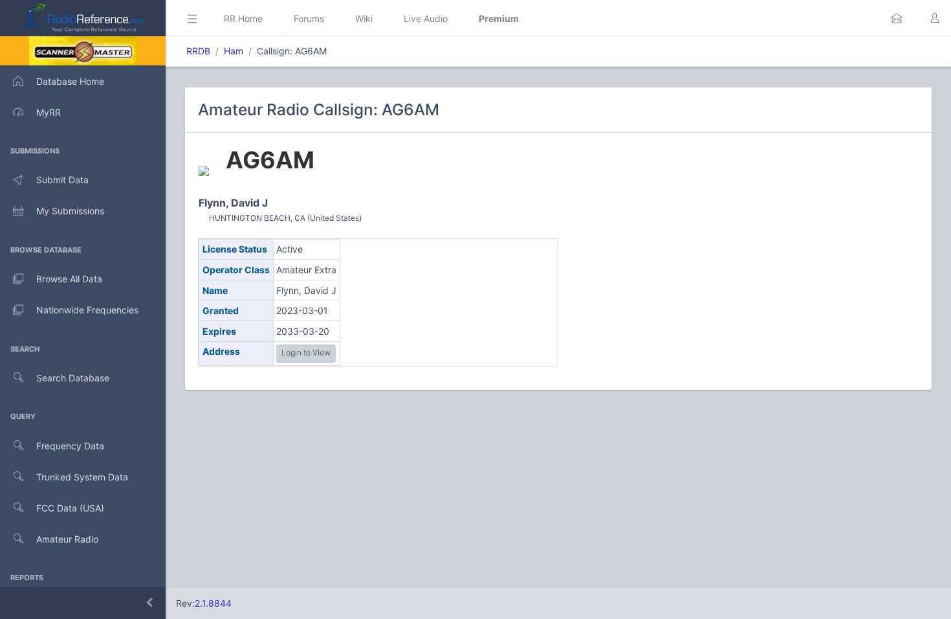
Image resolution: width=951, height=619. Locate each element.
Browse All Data (69, 278)
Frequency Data (70, 445)
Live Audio (426, 18)
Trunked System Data (82, 476)
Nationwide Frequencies (87, 309)
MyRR (48, 112)
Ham (233, 50)
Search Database (72, 377)
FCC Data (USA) (70, 507)
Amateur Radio (67, 539)
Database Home (70, 81)
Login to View (306, 352)
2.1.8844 (213, 603)
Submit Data (62, 179)
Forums (309, 18)
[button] (896, 18)
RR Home (243, 18)
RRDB (198, 50)
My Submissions (70, 210)
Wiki (364, 18)
